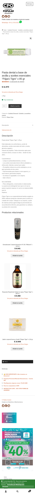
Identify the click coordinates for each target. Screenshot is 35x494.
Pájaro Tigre (10, 117)
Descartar (5, 486)
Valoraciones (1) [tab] (6, 130)
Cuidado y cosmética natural (25, 30)
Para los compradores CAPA (11, 385)
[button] (30, 38)
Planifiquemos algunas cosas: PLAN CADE (15, 383)
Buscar (17, 491)
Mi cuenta (6, 491)
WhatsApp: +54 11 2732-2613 (10, 22)
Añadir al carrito (15, 106)
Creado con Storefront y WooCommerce (12, 402)
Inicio (5, 30)
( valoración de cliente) (17, 81)
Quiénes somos (8, 479)
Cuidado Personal (12, 30)
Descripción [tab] (5, 125)
